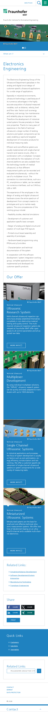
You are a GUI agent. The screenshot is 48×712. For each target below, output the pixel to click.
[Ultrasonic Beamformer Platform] (24, 292)
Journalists (15, 650)
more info (15, 345)
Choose (39, 671)
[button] (23, 47)
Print (13, 620)
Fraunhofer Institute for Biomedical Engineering (20, 20)
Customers (15, 642)
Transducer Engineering (19, 585)
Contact (10, 687)
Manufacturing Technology (20, 582)
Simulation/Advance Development (23, 572)
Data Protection (13, 692)
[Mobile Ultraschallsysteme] (24, 497)
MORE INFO (15, 482)
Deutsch (29, 3)
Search (39, 3)
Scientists (14, 646)
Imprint (10, 690)
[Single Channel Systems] (24, 429)
